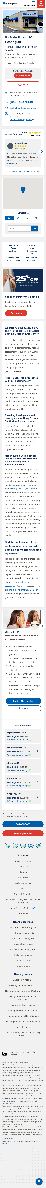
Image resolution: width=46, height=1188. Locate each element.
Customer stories (23, 860)
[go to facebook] (15, 846)
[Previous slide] (4, 152)
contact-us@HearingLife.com (23, 107)
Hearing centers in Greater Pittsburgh (23, 990)
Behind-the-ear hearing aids (23, 927)
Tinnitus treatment (23, 960)
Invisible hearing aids (23, 943)
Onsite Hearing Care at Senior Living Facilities (23, 1034)
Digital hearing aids (23, 954)
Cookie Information (23, 893)
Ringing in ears (23, 965)
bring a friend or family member (22, 589)
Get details (16, 313)
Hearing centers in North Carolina (23, 1015)
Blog (23, 888)
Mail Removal (23, 913)
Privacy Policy (6, 1141)
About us (23, 855)
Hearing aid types (23, 922)
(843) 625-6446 (21, 101)
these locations (9, 1104)
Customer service (23, 882)
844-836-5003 (23, 824)
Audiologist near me (23, 979)
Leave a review (31, 171)
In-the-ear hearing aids (23, 932)
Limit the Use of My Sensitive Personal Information (23, 901)
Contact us (23, 866)
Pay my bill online (23, 1026)
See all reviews (14, 171)
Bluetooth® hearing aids (23, 938)
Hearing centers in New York (23, 985)
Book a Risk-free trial (23, 701)
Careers (23, 871)
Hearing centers (23, 974)
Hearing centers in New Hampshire (23, 1021)
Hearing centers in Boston (23, 1004)
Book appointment (23, 833)
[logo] (9, 3)
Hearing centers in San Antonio (23, 1010)
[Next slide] (42, 152)
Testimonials (23, 877)
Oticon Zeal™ (24, 708)
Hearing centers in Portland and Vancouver (23, 998)
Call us (24, 84)
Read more (12, 163)
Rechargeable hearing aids (23, 949)
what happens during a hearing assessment (21, 582)
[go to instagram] (31, 846)
